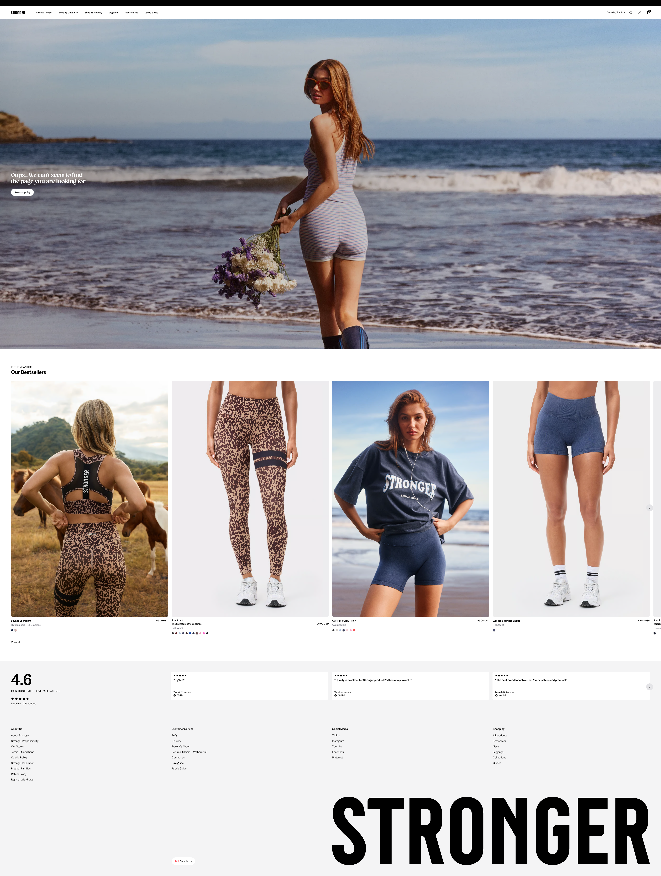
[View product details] (89, 624)
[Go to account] (640, 12)
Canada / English (616, 12)
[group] (89, 508)
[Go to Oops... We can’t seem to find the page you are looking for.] (330, 184)
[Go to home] (18, 12)
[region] (330, 508)
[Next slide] (649, 507)
